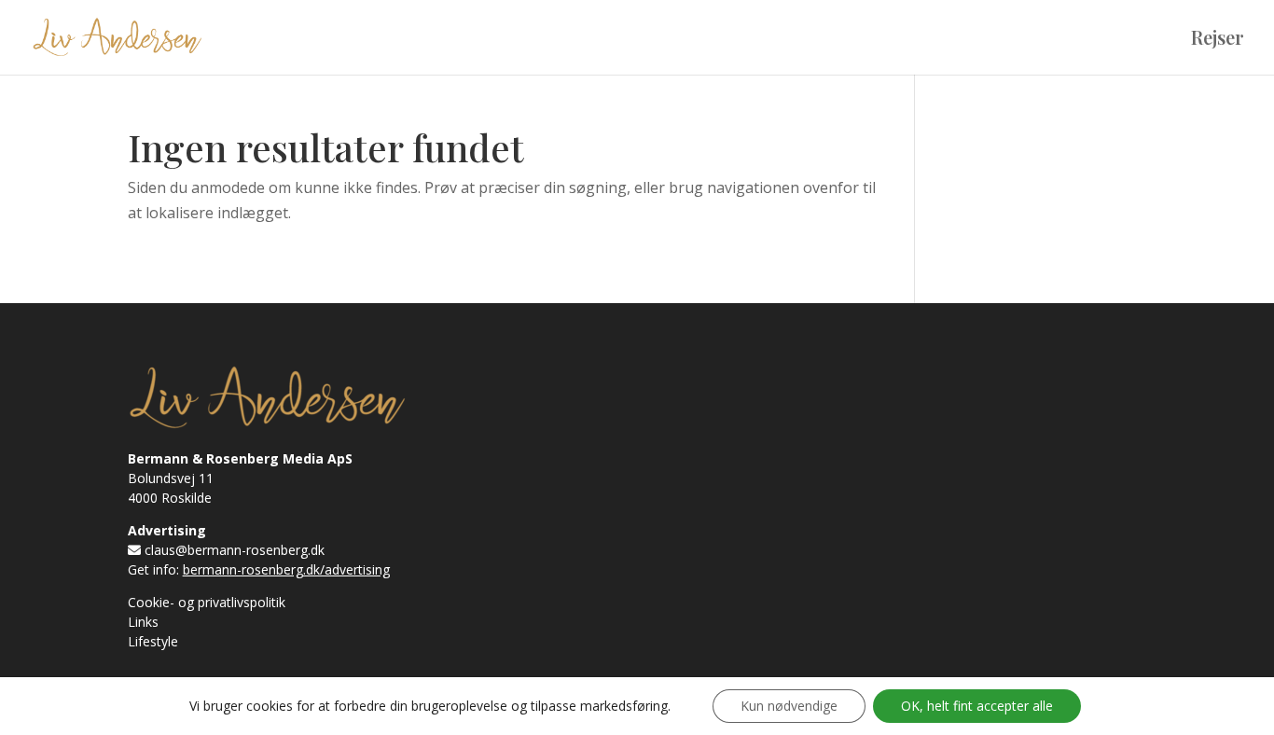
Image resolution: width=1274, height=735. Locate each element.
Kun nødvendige (789, 705)
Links (143, 622)
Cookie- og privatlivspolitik (206, 602)
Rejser (1217, 40)
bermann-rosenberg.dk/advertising (286, 569)
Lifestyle (153, 641)
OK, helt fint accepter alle (977, 705)
